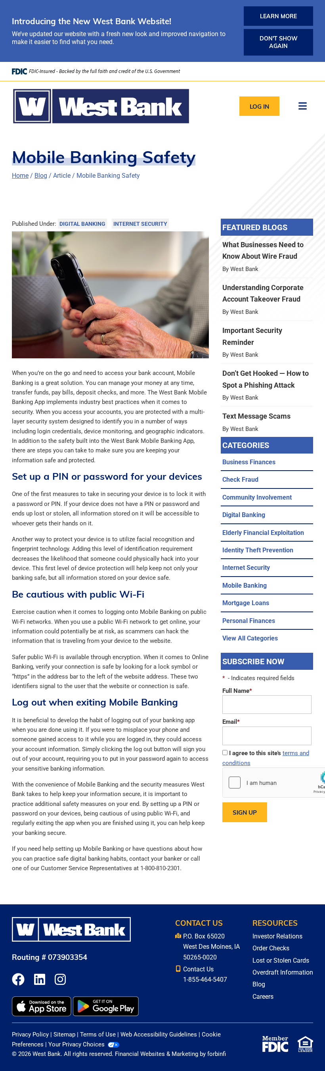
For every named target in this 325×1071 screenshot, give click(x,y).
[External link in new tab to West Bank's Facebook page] (18, 980)
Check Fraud (240, 479)
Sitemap (64, 1034)
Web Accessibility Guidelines (158, 1034)
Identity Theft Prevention (257, 550)
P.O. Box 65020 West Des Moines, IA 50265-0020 (211, 946)
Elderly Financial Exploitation (263, 532)
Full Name (237, 690)
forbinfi (216, 1054)
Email (231, 721)
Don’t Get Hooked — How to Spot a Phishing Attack (267, 385)
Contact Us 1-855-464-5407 (205, 974)
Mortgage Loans (245, 602)
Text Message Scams (267, 421)
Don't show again (279, 42)
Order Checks (270, 948)
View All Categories (250, 638)
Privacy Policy (30, 1034)
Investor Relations (277, 936)
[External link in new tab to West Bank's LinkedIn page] (39, 980)
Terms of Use (98, 1034)
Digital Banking (82, 223)
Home (20, 175)
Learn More (278, 16)
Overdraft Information (282, 972)
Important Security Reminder (267, 342)
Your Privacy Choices (76, 1044)
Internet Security (140, 223)
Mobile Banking (244, 585)
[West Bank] (101, 106)
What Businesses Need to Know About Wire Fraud (267, 256)
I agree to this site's (265, 757)
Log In (259, 106)
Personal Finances (248, 620)
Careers (262, 996)
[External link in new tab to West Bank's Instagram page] (60, 980)
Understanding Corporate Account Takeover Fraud (267, 299)
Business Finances (248, 462)
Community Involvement (257, 497)
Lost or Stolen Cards (280, 960)
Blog (40, 175)
